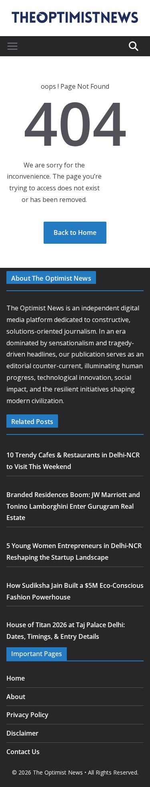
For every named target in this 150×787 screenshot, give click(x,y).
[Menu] (12, 46)
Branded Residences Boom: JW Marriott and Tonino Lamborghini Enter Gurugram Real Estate (73, 506)
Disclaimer (22, 733)
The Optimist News (58, 772)
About (15, 696)
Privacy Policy (27, 714)
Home (15, 678)
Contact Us (23, 751)
